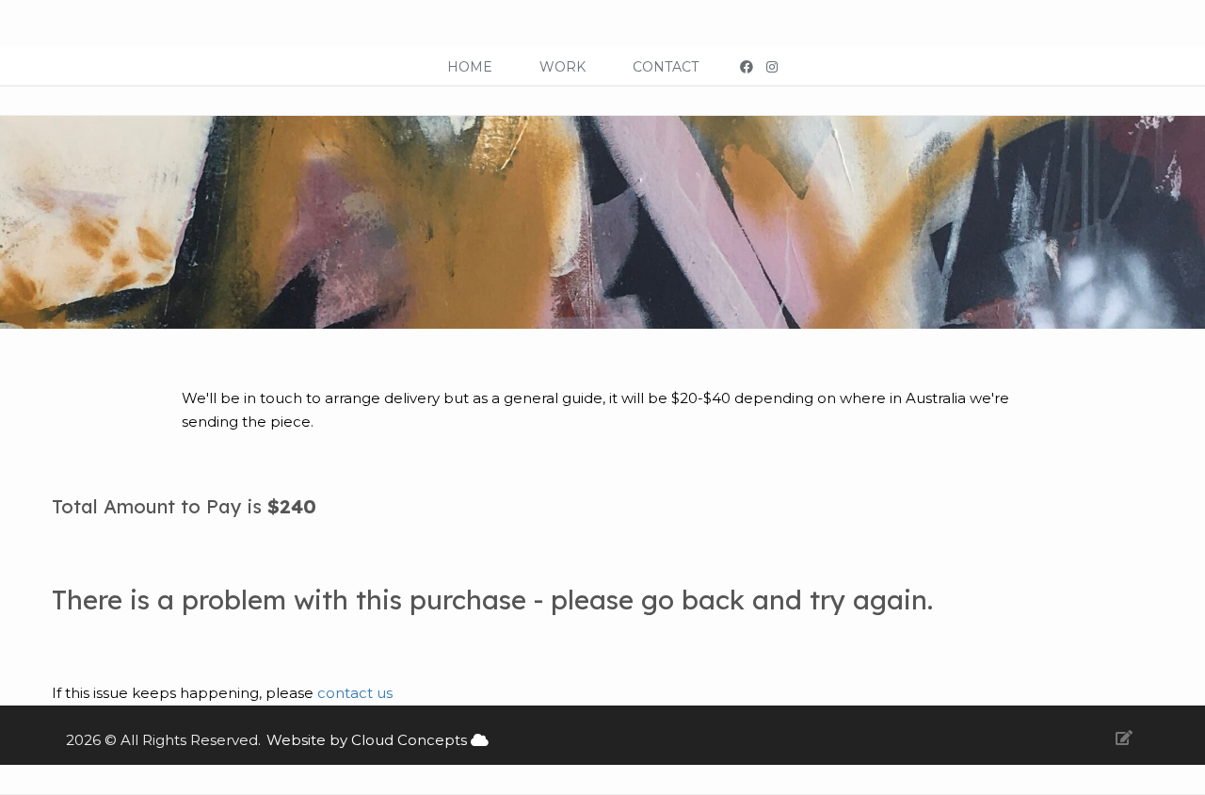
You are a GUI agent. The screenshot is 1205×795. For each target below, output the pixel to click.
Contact (666, 66)
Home (469, 66)
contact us (355, 693)
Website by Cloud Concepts (368, 740)
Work (562, 66)
